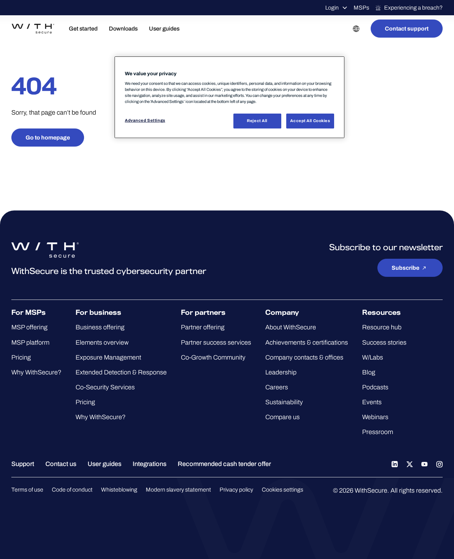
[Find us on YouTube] (424, 463)
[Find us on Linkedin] (395, 463)
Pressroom (377, 431)
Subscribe (405, 268)
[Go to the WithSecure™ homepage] (33, 29)
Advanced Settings (145, 120)
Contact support (406, 29)
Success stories (384, 342)
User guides (164, 29)
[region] (229, 97)
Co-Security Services (105, 387)
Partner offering (203, 327)
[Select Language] (356, 28)
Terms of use (27, 490)
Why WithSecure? (36, 372)
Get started (83, 29)
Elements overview (102, 342)
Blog (368, 372)
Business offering (100, 327)
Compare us (282, 417)
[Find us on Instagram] (439, 463)
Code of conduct (72, 490)
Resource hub (382, 327)
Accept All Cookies (310, 121)
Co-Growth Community (213, 357)
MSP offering (29, 327)
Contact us (60, 463)
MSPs (361, 8)
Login (332, 8)
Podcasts (375, 387)
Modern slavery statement (178, 490)
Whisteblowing (119, 490)
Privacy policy (236, 490)
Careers (276, 387)
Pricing (21, 357)
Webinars (375, 417)
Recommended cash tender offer (224, 463)
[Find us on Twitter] (409, 463)
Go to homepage (48, 138)
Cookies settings (282, 490)
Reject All (257, 121)
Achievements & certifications (306, 342)
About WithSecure (290, 327)
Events (372, 402)
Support (22, 463)
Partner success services (216, 342)
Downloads (123, 29)
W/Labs (372, 357)
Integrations (149, 463)
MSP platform (30, 342)
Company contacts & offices (304, 357)
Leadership (281, 372)
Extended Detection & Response (121, 372)
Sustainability (284, 402)
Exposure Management (108, 357)
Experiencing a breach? (413, 8)
